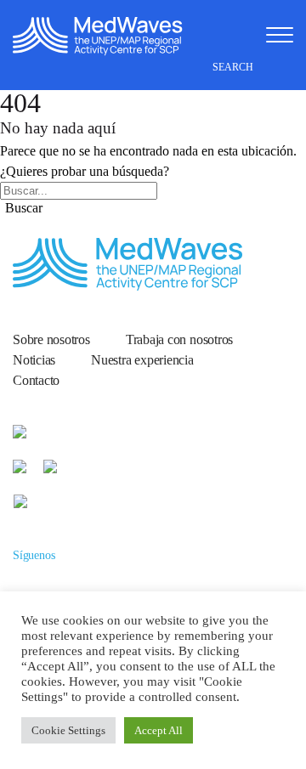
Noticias (34, 360)
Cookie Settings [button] (68, 730)
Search (234, 67)
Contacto (36, 380)
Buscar (23, 208)
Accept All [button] (158, 730)
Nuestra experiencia (142, 360)
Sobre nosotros (51, 339)
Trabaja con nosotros (179, 339)
